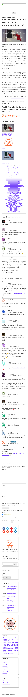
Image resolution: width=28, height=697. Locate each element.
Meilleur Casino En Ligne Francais (14, 185)
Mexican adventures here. (17, 98)
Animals (16, 637)
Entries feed (5, 682)
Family (15, 642)
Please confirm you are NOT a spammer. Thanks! (12, 511)
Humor (16, 645)
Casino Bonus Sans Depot (14, 198)
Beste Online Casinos (14, 168)
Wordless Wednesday (8, 653)
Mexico (5, 647)
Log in (4, 680)
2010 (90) (5, 673)
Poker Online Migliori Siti (14, 188)
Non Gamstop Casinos (14, 170)
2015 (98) (5, 664)
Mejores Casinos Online (14, 211)
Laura (9, 283)
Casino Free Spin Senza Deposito (14, 203)
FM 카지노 (14, 194)
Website (3, 496)
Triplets (9, 652)
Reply (3, 227)
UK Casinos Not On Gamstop (14, 167)
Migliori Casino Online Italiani (14, 179)
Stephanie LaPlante (13, 401)
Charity (9, 642)
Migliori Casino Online (14, 182)
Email (3, 491)
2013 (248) (5, 667)
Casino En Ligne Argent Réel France (14, 205)
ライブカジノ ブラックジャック (14, 193)
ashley (9, 362)
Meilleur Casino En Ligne (14, 181)
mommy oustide (12, 320)
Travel (4, 652)
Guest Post (10, 645)
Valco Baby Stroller (11, 605)
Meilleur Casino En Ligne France (14, 204)
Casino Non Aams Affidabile (14, 200)
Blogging (5, 639)
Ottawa (4, 650)
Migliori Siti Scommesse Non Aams (14, 199)
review (10, 650)
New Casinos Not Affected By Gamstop (14, 173)
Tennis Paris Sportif (14, 191)
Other (16, 648)
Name (3, 485)
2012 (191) (5, 669)
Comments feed (6, 684)
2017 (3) (5, 661)
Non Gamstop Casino (14, 172)
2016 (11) (5, 662)
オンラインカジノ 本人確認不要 (14, 192)
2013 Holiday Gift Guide (19, 368)
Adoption (5, 637)
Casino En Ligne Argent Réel (14, 196)
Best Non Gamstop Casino (14, 174)
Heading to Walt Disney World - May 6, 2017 (12, 601)
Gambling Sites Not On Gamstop (14, 178)
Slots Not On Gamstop (14, 169)
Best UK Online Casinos (14, 175)
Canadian (6, 641)
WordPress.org (6, 685)
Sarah (9, 441)
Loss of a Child (10, 607)
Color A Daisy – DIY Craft (19, 293)
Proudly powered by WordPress (9, 694)
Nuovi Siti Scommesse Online (14, 206)
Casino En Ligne (14, 184)
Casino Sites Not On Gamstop (14, 171)
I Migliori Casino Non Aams (14, 176)
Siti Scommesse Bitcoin (14, 189)
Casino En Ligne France (14, 202)
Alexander (10, 637)
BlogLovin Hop (13, 639)
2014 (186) (5, 666)
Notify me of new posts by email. (11, 517)
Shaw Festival (10, 595)
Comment (4, 469)
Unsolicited (15, 652)
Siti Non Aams (14, 187)
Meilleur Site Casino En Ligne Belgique (14, 186)
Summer (16, 650)
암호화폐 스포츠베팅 (14, 195)
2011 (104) (5, 671)
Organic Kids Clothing (12, 593)
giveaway (6, 644)
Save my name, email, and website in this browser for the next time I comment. (13, 504)
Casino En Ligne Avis (14, 207)
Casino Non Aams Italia (14, 177)
